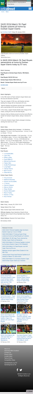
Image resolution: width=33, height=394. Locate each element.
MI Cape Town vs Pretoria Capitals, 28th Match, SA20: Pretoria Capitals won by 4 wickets (24, 318)
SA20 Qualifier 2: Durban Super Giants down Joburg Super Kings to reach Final (23, 278)
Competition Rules (9, 360)
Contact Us (7, 352)
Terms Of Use (8, 358)
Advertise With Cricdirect (11, 350)
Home (2, 11)
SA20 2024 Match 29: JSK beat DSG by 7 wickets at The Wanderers (8, 337)
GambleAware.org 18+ (10, 363)
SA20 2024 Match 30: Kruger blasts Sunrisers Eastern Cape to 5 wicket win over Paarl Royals (8, 318)
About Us (7, 349)
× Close (29, 391)
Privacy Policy (8, 354)
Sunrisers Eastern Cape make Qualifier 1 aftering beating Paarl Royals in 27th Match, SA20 (24, 337)
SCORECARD (4, 85)
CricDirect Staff (6, 32)
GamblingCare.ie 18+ (10, 364)
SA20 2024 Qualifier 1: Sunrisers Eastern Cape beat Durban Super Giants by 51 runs (24, 298)
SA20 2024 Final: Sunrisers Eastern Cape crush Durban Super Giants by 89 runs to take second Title (8, 279)
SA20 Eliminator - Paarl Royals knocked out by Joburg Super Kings (8, 297)
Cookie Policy (8, 356)
